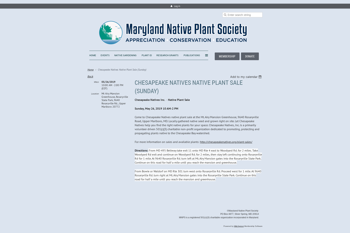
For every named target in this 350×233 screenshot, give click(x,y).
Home (91, 69)
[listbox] (246, 77)
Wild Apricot (239, 226)
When (96, 82)
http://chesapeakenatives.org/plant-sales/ (226, 142)
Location (95, 93)
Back (90, 76)
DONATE (250, 56)
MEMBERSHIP (227, 56)
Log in (177, 6)
